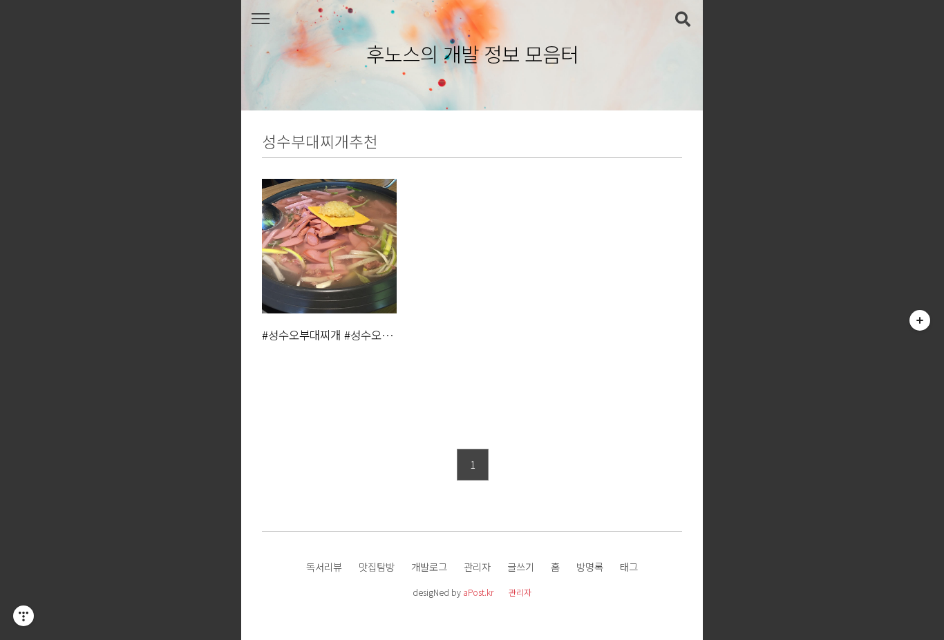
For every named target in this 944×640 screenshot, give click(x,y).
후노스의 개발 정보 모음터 (472, 54)
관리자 (477, 566)
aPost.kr (478, 592)
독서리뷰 (324, 566)
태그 (629, 566)
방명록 (589, 566)
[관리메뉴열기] (23, 615)
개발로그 (429, 566)
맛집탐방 (377, 566)
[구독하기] (919, 320)
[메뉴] (260, 19)
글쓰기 (520, 566)
